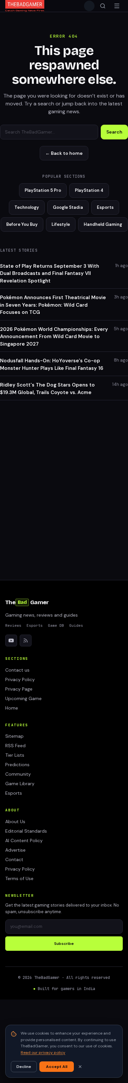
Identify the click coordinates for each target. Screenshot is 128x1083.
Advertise (15, 850)
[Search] (102, 5)
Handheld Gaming (103, 224)
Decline (23, 1066)
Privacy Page (18, 689)
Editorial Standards (26, 831)
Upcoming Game (23, 698)
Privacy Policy (20, 679)
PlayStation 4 (89, 190)
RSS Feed (15, 746)
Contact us (17, 670)
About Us (15, 821)
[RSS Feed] (26, 640)
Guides (76, 625)
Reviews (13, 625)
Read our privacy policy (43, 1052)
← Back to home (64, 153)
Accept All (56, 1066)
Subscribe (64, 943)
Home (11, 708)
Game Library (19, 783)
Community (18, 774)
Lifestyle (61, 224)
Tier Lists (14, 755)
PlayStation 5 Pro (43, 190)
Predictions (17, 764)
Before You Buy (22, 224)
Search (114, 132)
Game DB (56, 625)
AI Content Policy (24, 840)
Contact (14, 859)
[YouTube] (11, 640)
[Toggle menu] (117, 6)
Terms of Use (19, 878)
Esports (105, 207)
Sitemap (14, 736)
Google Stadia (68, 207)
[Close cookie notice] (80, 1066)
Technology (26, 207)
